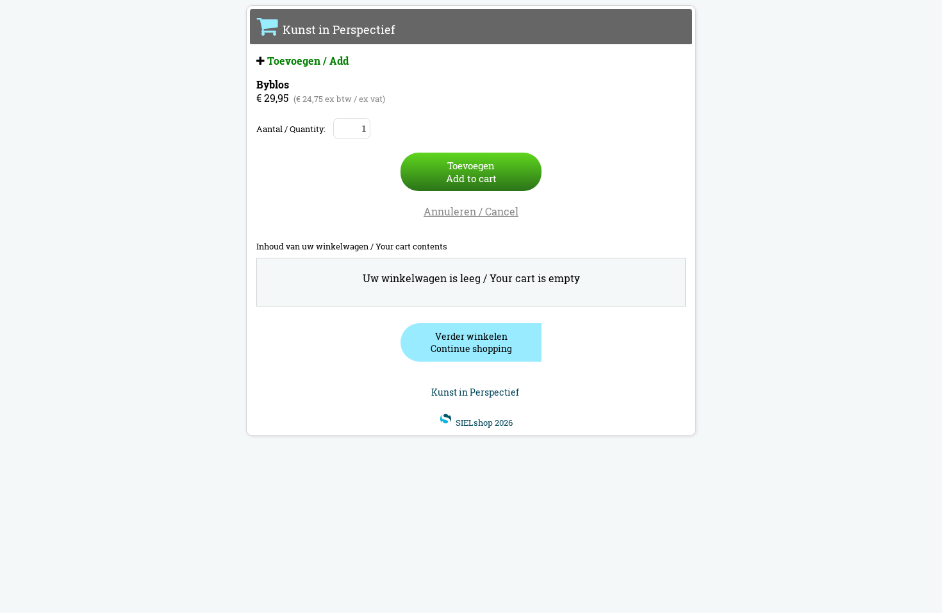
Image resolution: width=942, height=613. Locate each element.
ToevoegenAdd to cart (471, 172)
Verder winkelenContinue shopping (471, 342)
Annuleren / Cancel (471, 211)
